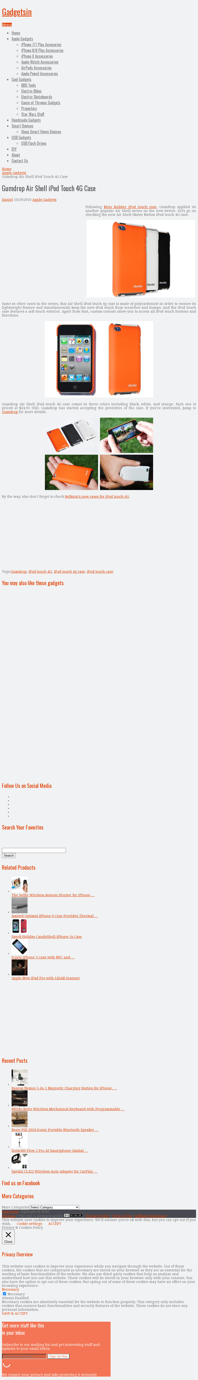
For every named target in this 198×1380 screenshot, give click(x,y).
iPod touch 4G (40, 571)
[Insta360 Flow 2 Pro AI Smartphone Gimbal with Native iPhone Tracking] (20, 1147)
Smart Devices (22, 126)
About (16, 155)
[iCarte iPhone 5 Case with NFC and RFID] (20, 953)
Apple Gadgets (22, 39)
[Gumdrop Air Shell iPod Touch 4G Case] (140, 296)
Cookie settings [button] (29, 1224)
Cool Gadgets (21, 79)
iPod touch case (100, 571)
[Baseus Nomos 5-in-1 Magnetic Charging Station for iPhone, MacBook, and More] (20, 1084)
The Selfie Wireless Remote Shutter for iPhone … (53, 895)
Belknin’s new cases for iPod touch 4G (97, 496)
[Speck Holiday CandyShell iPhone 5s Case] (20, 933)
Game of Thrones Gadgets (40, 103)
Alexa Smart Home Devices (41, 132)
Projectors (29, 108)
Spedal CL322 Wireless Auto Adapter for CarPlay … (54, 1171)
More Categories (15, 1207)
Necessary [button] (10, 1289)
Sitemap (8, 1216)
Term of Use (122, 1216)
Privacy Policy (98, 1216)
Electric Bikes (31, 91)
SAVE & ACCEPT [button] (15, 1313)
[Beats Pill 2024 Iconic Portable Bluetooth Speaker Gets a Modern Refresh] (20, 1126)
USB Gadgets (21, 137)
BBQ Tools (28, 85)
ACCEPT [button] (54, 1224)
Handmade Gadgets (26, 120)
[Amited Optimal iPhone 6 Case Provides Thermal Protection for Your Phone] (20, 912)
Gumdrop (10, 412)
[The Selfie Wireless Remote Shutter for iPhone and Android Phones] (20, 891)
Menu (7, 25)
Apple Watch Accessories (39, 62)
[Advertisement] (42, 239)
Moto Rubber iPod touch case (130, 207)
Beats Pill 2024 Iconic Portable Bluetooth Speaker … (55, 1130)
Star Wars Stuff (32, 114)
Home (16, 33)
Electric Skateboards (36, 97)
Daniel (7, 200)
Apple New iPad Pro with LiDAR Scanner (46, 978)
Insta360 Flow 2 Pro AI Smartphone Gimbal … (50, 1151)
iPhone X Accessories (37, 56)
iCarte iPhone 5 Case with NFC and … (43, 957)
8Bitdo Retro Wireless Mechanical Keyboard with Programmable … (68, 1109)
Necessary (16, 1294)
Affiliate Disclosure (150, 1216)
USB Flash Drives (33, 143)
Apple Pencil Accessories (39, 73)
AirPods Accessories (36, 68)
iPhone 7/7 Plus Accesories (41, 44)
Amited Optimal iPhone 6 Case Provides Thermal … (55, 916)
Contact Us (20, 161)
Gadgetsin (17, 11)
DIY (14, 149)
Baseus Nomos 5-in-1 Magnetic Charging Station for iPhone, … (64, 1088)
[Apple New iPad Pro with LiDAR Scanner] (20, 974)
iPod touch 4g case (69, 571)
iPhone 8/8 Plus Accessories (42, 50)
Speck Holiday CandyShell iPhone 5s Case (47, 937)
